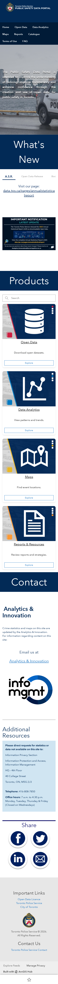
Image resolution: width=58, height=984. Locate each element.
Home (5, 27)
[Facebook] (17, 838)
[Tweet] (40, 838)
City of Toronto (29, 906)
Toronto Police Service (29, 903)
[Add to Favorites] (29, 979)
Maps (5, 34)
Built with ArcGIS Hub (17, 971)
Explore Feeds (11, 965)
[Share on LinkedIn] (17, 859)
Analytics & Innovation (29, 661)
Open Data (21, 27)
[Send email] (40, 859)
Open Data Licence (29, 899)
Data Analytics (40, 27)
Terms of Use (9, 41)
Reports (18, 34)
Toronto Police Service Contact (29, 949)
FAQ (25, 41)
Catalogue (34, 34)
